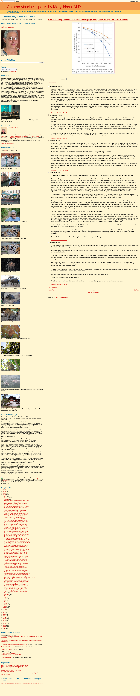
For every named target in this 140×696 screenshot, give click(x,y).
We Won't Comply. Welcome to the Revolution (14, 535)
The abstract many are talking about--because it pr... (16, 523)
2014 (4, 617)
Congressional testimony (16, 137)
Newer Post (51, 290)
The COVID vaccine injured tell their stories (14, 566)
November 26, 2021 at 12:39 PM (59, 170)
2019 (4, 609)
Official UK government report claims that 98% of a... (16, 556)
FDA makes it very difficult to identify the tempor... (16, 559)
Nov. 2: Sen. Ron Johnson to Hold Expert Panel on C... (17, 585)
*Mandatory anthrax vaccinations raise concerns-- (21, 644)
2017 (4, 612)
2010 (4, 623)
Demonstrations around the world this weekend (15, 528)
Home (93, 290)
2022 (4, 494)
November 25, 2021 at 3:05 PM (59, 138)
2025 (4, 490)
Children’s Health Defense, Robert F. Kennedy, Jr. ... (16, 587)
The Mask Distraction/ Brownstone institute (14, 548)
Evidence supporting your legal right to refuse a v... (16, 591)
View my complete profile (8, 143)
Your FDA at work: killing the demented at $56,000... (16, 517)
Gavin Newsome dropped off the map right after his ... (16, 563)
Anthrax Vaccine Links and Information (11, 670)
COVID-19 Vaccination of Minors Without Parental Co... (17, 541)
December (6, 497)
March (6, 603)
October (6, 592)
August (6, 595)
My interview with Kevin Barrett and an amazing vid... (16, 530)
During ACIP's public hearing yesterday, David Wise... (16, 578)
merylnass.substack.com (7, 27)
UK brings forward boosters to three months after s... (16, 506)
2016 (4, 614)
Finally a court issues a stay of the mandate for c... (16, 562)
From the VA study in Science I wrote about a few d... (16, 521)
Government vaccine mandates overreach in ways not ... (17, 539)
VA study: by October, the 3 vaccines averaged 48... (16, 570)
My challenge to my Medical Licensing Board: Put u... (16, 504)
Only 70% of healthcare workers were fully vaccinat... (16, 531)
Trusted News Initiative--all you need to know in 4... (16, 513)
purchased (6, 480)
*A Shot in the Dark (6, 649)
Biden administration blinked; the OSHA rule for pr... (16, 564)
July (5, 597)
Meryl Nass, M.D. (13, 127)
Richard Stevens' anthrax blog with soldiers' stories (14, 666)
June (5, 598)
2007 (4, 628)
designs (37, 478)
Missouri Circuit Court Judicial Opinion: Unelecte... (16, 516)
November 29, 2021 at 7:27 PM (59, 284)
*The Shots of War (6, 646)
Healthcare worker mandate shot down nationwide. (15, 503)
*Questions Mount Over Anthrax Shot (11, 654)
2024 (4, 491)
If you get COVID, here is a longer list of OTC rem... (16, 550)
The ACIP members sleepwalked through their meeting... (17, 583)
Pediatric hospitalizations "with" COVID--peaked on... (16, 584)
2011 (4, 622)
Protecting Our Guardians (7, 671)
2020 (4, 607)
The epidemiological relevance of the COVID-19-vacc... (17, 518)
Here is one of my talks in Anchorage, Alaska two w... (16, 534)
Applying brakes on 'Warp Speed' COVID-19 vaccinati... (17, 549)
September (7, 594)
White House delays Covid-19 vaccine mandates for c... (17, 573)
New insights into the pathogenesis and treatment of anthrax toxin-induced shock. (22, 683)
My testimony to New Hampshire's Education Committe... (17, 532)
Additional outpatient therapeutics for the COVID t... (16, 588)
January (6, 606)
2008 (4, 626)
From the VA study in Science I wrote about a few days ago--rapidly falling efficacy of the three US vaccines (88, 20)
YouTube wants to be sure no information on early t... (16, 525)
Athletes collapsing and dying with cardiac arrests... (16, 567)
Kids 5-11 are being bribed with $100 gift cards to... (16, 560)
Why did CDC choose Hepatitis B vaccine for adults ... (16, 552)
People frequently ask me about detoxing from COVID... (17, 500)
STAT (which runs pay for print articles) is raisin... (15, 520)
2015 (4, 615)
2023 (4, 493)
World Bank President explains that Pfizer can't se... (16, 514)
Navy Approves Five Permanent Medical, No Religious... (17, 581)
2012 (4, 620)
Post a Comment (52, 287)
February (6, 604)
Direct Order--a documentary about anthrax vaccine (14, 665)
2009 (4, 625)
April (5, 601)
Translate (13, 71)
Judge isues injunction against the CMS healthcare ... (16, 509)
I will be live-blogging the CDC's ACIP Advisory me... (16, 590)
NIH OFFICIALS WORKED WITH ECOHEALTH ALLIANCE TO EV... (20, 577)
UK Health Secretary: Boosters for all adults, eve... (16, 507)
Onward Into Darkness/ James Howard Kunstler (15, 510)
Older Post (136, 290)
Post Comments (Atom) (62, 297)
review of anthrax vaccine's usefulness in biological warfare (25, 136)
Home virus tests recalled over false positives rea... (16, 546)
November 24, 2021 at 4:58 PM (59, 112)
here (5, 150)
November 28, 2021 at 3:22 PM (59, 240)
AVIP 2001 (4, 669)
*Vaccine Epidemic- (6, 657)
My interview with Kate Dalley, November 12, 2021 (15, 538)
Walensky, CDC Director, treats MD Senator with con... (17, 557)
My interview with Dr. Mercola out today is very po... (16, 553)
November (6, 499)
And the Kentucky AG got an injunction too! (14, 502)
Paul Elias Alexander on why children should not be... (16, 571)
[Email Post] (66, 79)
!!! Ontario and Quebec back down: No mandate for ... (16, 580)
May (5, 600)
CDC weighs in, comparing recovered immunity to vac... (17, 576)
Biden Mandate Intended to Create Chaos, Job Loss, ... (17, 511)
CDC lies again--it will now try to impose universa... (16, 555)
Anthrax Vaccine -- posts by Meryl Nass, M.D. (44, 7)
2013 (4, 618)
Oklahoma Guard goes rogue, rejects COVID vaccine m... (17, 542)
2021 (4, 496)
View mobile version (93, 292)
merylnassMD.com (6, 25)
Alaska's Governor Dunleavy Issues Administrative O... (17, 574)
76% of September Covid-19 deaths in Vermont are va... (17, 545)
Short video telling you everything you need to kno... (16, 544)
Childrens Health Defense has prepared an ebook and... (17, 569)
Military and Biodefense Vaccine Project (11, 667)
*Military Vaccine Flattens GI (8, 653)
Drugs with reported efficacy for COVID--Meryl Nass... (16, 527)
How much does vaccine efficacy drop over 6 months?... (17, 537)
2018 (4, 611)
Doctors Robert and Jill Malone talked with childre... (16, 524)
